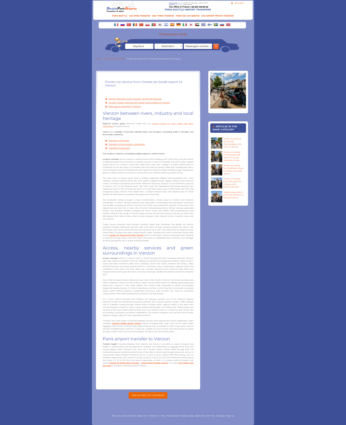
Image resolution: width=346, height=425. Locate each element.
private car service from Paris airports (126, 235)
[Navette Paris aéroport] (116, 24)
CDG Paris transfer (139, 16)
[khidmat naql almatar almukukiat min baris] (197, 24)
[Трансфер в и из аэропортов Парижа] (122, 24)
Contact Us (153, 416)
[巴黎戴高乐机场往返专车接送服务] (141, 24)
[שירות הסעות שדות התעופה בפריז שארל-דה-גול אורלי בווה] (166, 24)
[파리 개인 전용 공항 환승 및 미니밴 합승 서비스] (160, 24)
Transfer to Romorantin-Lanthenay (126, 144)
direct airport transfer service (155, 363)
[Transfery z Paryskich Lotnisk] (147, 24)
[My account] (232, 3)
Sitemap (220, 416)
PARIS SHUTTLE (119, 16)
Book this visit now (205, 416)
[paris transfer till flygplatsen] (216, 24)
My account (239, 3)
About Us (141, 416)
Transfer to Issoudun (119, 148)
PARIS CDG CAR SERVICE (187, 16)
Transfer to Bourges (118, 140)
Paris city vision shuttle (124, 416)
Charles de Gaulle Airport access (124, 363)
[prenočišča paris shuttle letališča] (222, 24)
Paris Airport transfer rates (180, 416)
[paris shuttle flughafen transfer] (178, 24)
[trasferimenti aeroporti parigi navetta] (185, 24)
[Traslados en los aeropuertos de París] (172, 24)
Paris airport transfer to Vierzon (124, 106)
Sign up (230, 416)
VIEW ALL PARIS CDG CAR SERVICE (148, 395)
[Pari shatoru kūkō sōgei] (191, 24)
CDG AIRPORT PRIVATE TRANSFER (217, 16)
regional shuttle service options (126, 323)
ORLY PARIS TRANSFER (163, 16)
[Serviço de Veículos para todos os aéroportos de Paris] (154, 24)
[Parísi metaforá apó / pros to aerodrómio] (203, 24)
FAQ (163, 416)
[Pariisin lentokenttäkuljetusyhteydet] (209, 24)
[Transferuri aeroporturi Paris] (135, 24)
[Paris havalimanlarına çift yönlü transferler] (129, 24)
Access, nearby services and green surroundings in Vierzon (139, 102)
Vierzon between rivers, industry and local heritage (135, 99)
